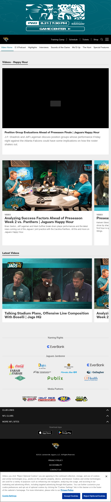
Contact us (55, 469)
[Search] (102, 39)
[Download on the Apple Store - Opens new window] (45, 432)
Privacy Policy (55, 459)
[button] (56, 103)
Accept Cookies (71, 496)
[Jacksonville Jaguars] (55, 445)
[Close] (106, 476)
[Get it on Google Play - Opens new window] (64, 433)
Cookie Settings (9, 496)
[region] (55, 487)
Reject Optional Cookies (94, 496)
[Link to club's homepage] (5, 38)
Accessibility (55, 464)
